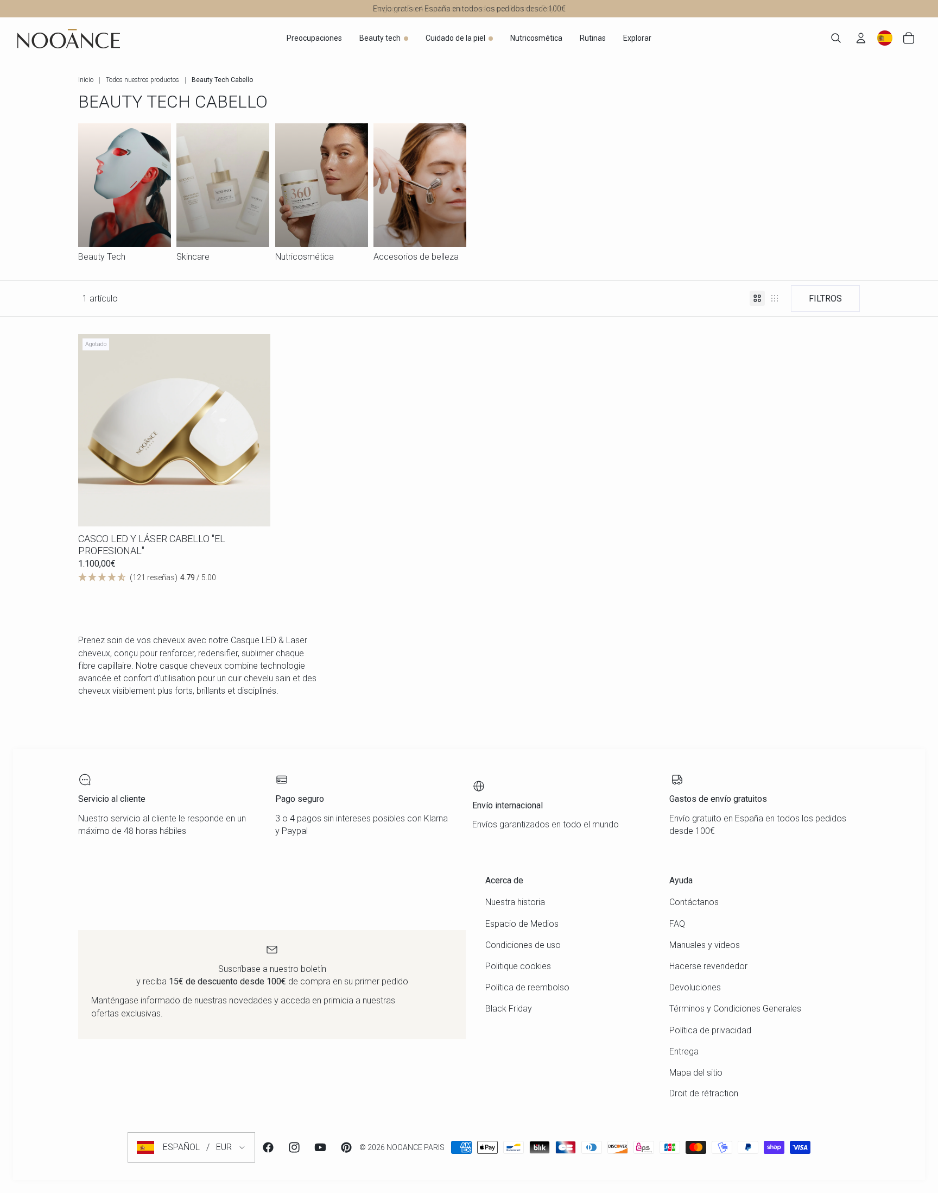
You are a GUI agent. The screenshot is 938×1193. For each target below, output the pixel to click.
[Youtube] (320, 1147)
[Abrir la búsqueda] (836, 38)
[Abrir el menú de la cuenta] (861, 38)
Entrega (684, 1051)
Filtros (825, 298)
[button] (174, 577)
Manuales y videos (704, 945)
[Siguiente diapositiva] (254, 430)
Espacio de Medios (522, 924)
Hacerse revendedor (708, 966)
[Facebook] (268, 1147)
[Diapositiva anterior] (94, 430)
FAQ (677, 924)
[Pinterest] (346, 1147)
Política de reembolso (527, 987)
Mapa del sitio (695, 1073)
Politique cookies (518, 966)
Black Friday (508, 1008)
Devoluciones (695, 987)
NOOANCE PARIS (415, 1147)
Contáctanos (694, 902)
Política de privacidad (710, 1030)
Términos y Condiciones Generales (735, 1008)
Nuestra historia (515, 902)
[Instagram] (294, 1147)
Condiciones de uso (523, 945)
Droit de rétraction (703, 1093)
